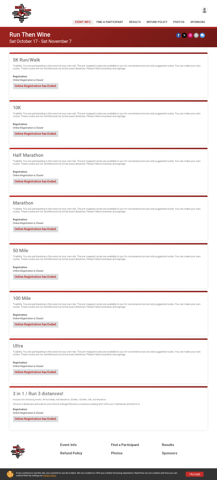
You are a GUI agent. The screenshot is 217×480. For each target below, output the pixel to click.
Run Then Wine (29, 34)
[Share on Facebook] (178, 35)
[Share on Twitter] (184, 35)
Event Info (83, 22)
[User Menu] (204, 10)
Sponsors (197, 22)
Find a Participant (109, 22)
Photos (178, 22)
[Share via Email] (196, 35)
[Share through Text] (202, 35)
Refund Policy (157, 22)
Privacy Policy (49, 475)
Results (135, 22)
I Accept (194, 474)
